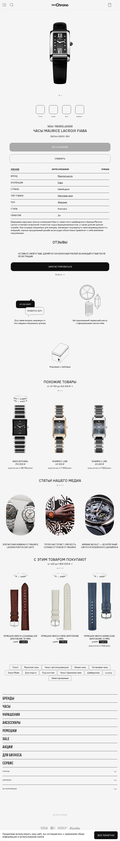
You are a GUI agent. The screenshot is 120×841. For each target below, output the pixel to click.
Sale (5, 738)
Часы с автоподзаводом (57, 667)
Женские (62, 202)
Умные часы (80, 667)
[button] (58, 390)
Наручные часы (65, 195)
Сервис (7, 763)
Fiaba (60, 182)
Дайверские (93, 672)
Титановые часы (100, 667)
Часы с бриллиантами (70, 672)
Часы (6, 706)
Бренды (8, 698)
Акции (7, 746)
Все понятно (106, 835)
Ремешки (9, 730)
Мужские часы (31, 667)
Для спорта (30, 672)
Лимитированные (60, 678)
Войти (58, 274)
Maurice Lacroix (65, 176)
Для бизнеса (12, 755)
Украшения (11, 714)
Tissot (15, 667)
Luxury (108, 672)
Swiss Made (13, 672)
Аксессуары (11, 722)
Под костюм (48, 672)
